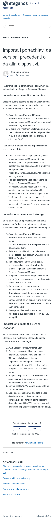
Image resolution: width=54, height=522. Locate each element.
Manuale (6, 18)
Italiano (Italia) (43, 516)
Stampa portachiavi (12, 494)
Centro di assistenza (11, 15)
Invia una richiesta (34, 442)
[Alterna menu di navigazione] (49, 5)
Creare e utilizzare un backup (16, 478)
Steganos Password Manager (35, 15)
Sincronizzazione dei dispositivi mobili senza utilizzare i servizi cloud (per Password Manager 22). (25, 469)
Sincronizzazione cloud (13, 483)
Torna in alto (9, 452)
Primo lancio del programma (16, 489)
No (34, 429)
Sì (19, 429)
